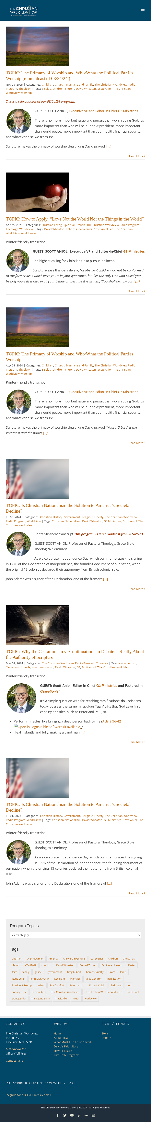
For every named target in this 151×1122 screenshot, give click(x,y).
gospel (38, 972)
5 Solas (46, 88)
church (69, 88)
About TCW (61, 1038)
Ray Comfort (57, 985)
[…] (108, 146)
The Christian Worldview (113, 667)
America (53, 958)
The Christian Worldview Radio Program (113, 225)
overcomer (85, 229)
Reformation (76, 985)
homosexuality (95, 972)
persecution (114, 978)
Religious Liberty (92, 517)
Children (47, 84)
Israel (123, 972)
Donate (106, 1038)
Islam (112, 972)
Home (58, 1033)
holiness (71, 229)
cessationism (127, 663)
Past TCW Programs (66, 1055)
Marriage (75, 978)
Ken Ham (59, 978)
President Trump (22, 985)
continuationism (42, 667)
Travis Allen (61, 998)
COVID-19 (30, 965)
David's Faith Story (66, 1046)
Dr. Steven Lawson (112, 965)
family (25, 972)
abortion (17, 958)
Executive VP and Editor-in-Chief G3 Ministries (103, 111)
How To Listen (63, 1051)
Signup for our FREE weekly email (29, 1095)
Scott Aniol (104, 88)
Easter (131, 965)
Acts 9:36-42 (111, 721)
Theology (24, 88)
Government (72, 517)
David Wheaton (86, 88)
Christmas (129, 958)
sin (111, 229)
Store (105, 1033)
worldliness (28, 233)
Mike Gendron (94, 978)
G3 (78, 667)
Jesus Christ (18, 978)
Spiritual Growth (74, 225)
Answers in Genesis (74, 958)
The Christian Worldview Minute (103, 992)
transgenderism (40, 998)
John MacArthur (39, 978)
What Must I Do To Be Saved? (73, 1042)
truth (76, 998)
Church (59, 84)
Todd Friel (133, 992)
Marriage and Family (79, 84)
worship (26, 93)
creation (46, 965)
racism (40, 985)
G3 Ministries (134, 251)
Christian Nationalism (66, 521)
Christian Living (51, 225)
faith (14, 972)
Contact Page (14, 1060)
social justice (19, 992)
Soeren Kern (39, 992)
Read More (136, 156)
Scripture (116, 985)
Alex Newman (35, 958)
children (58, 88)
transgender (19, 998)
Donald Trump (87, 965)
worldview (91, 998)
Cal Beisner (96, 958)
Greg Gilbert (74, 972)
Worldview (26, 229)
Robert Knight (97, 985)
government (54, 972)
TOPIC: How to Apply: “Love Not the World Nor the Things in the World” (75, 218)
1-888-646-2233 (16, 1049)
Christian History (51, 517)
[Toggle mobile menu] (143, 11)
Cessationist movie (18, 667)
